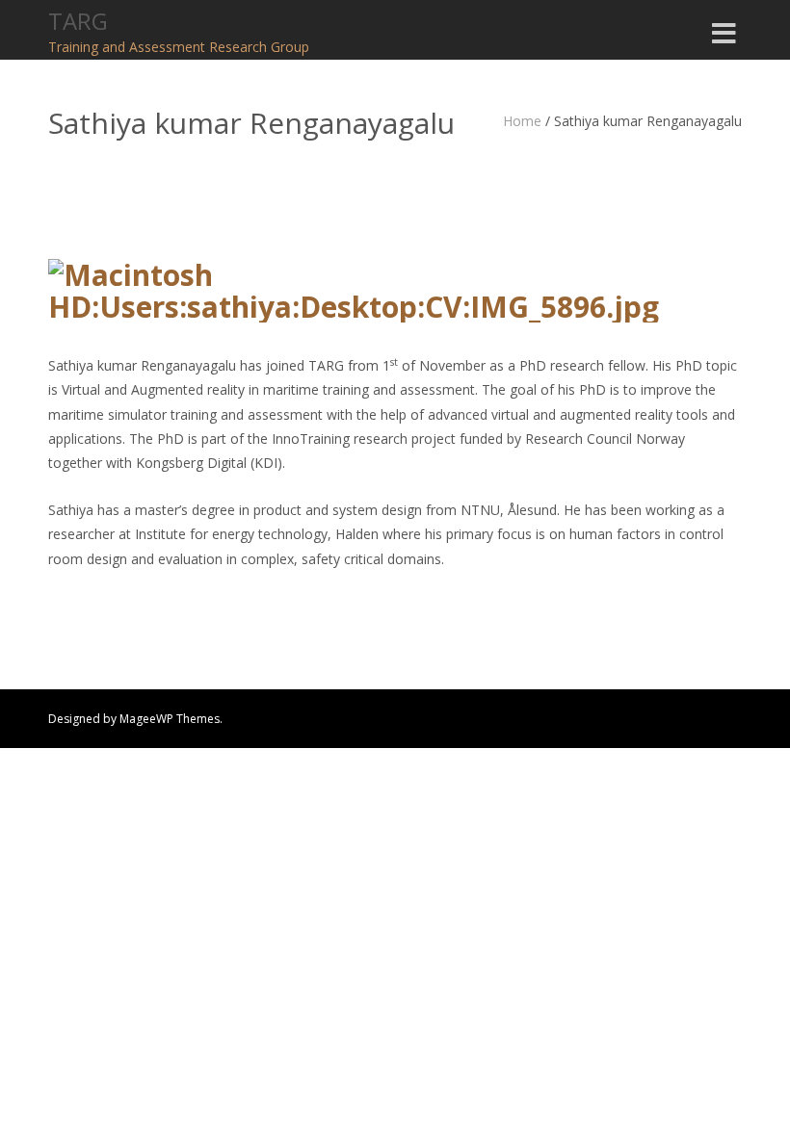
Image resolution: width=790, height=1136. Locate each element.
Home (522, 121)
